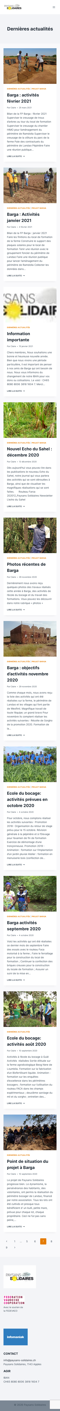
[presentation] (30, 66)
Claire (13, 107)
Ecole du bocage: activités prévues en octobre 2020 (27, 799)
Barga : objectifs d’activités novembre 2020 (27, 674)
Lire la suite (16, 156)
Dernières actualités (18, 89)
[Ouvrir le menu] (54, 7)
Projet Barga (39, 89)
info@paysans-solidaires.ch (19, 1360)
